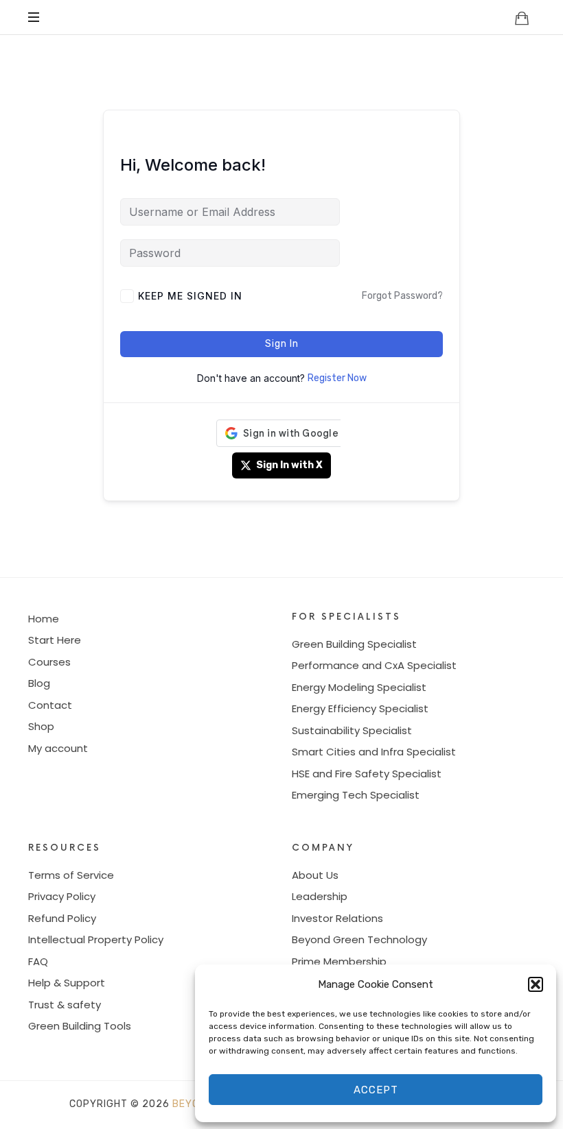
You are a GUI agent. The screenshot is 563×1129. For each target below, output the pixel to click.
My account (58, 748)
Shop (41, 726)
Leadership (319, 896)
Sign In (282, 344)
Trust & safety (64, 1004)
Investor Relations (337, 918)
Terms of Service (71, 875)
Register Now (337, 378)
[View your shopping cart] (522, 18)
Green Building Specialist (354, 644)
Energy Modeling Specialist (359, 687)
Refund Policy (62, 918)
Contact (50, 705)
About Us (315, 875)
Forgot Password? (402, 296)
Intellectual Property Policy (95, 939)
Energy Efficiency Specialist (360, 708)
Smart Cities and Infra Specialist (374, 751)
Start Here (54, 640)
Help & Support (66, 982)
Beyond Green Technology (359, 939)
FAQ (38, 961)
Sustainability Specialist (352, 730)
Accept (376, 1090)
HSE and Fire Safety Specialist (366, 773)
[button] (535, 984)
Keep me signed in (190, 296)
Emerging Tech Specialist (356, 795)
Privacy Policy (61, 896)
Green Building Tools (79, 1026)
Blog (39, 683)
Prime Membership (339, 961)
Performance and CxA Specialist (374, 665)
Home (43, 618)
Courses (49, 662)
